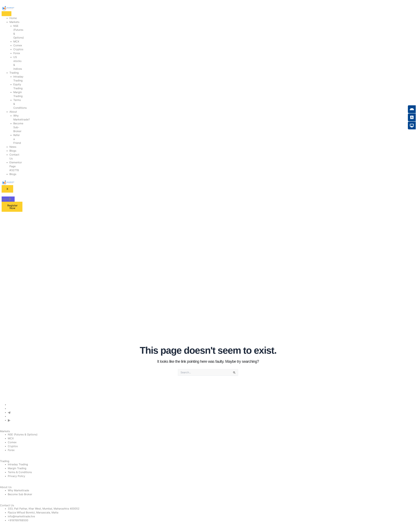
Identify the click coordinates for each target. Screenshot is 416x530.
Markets (14, 22)
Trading (14, 72)
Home (13, 18)
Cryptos (18, 49)
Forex (16, 53)
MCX (16, 41)
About (13, 111)
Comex (17, 45)
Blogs (12, 150)
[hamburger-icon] (6, 13)
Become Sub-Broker (18, 127)
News (12, 146)
